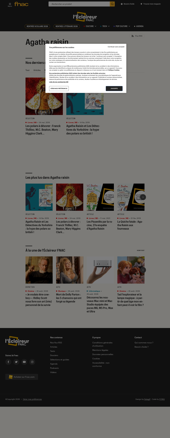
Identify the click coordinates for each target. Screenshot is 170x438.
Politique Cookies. (113, 70)
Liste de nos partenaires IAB (58, 82)
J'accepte (114, 88)
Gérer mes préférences (59, 88)
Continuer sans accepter (116, 47)
